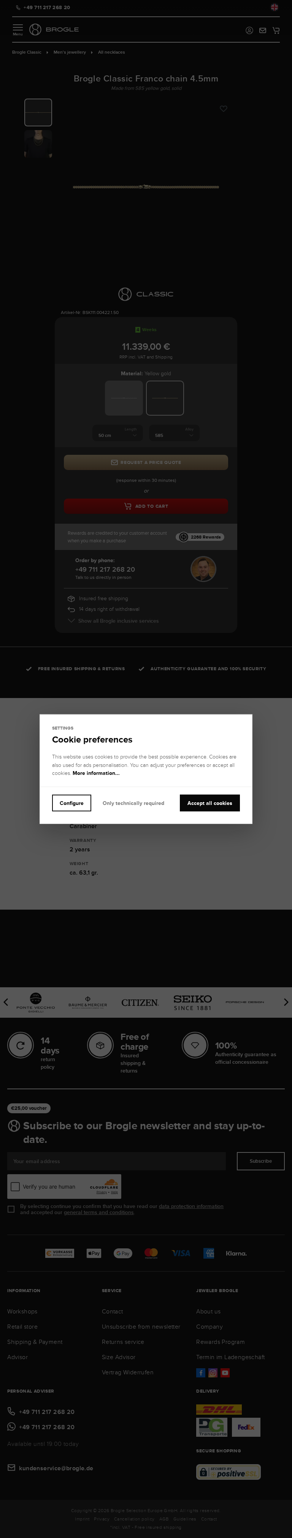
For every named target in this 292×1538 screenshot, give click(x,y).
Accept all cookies (209, 803)
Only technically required (133, 803)
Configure (72, 803)
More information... (96, 773)
